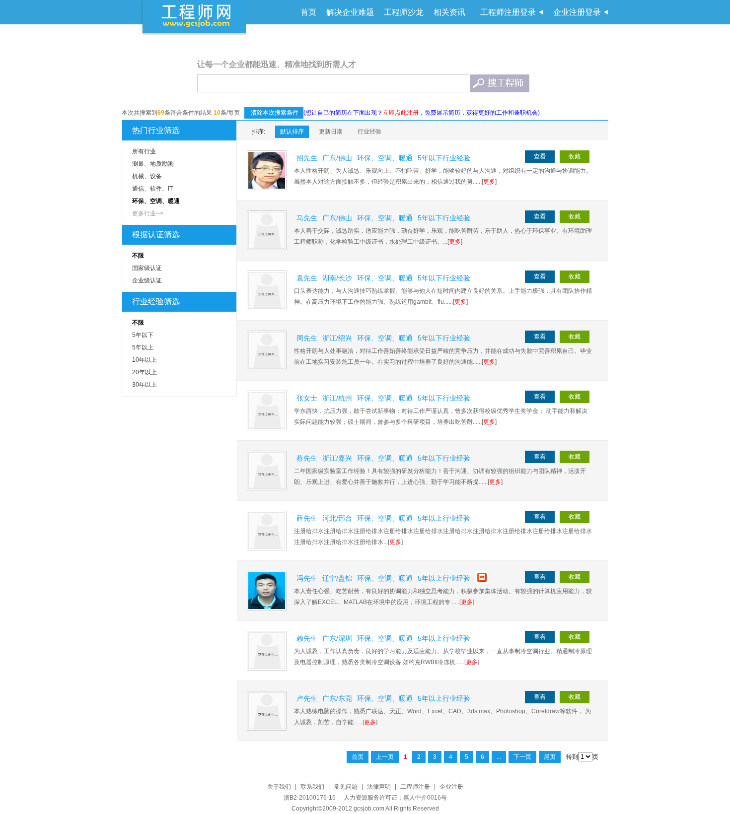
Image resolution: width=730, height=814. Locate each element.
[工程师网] (194, 19)
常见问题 (346, 786)
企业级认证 (147, 280)
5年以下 (142, 335)
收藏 (575, 156)
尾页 (550, 756)
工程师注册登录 (508, 12)
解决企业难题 (350, 12)
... (499, 756)
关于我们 (279, 786)
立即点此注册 (401, 112)
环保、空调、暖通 (156, 201)
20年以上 (144, 372)
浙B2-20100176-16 (310, 797)
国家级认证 (147, 268)
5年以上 (142, 347)
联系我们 (312, 786)
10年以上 (144, 359)
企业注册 (451, 786)
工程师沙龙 (404, 12)
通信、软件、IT (152, 188)
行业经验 (369, 131)
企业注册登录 (577, 12)
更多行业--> (147, 213)
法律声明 (379, 786)
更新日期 (331, 131)
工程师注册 (415, 786)
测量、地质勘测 (153, 163)
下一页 (522, 756)
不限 (138, 255)
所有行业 (144, 151)
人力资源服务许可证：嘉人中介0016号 (395, 797)
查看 (540, 156)
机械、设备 (147, 176)
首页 (308, 12)
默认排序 (292, 131)
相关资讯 (449, 12)
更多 (489, 181)
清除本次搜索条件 (273, 112)
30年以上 (144, 384)
